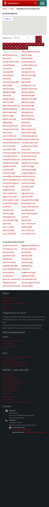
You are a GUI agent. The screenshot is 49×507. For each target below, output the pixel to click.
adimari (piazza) (8, 75)
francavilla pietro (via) (28, 279)
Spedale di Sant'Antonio (10, 388)
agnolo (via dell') (8, 88)
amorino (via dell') (9, 146)
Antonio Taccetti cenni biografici (13, 341)
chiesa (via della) (27, 286)
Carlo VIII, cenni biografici (10, 346)
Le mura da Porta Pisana (10, 385)
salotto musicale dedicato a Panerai (14, 363)
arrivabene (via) (8, 210)
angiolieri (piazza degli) (10, 163)
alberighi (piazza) (8, 99)
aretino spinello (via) (10, 193)
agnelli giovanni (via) (28, 85)
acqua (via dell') (8, 72)
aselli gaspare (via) (9, 217)
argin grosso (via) (27, 193)
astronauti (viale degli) (10, 220)
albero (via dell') (8, 102)
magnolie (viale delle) (10, 265)
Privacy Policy (6, 300)
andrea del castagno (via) (11, 152)
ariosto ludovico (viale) (10, 200)
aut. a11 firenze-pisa (28, 223)
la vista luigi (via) (8, 272)
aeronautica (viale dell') (10, 82)
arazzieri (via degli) (27, 179)
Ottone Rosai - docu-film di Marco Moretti (16, 365)
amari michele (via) (9, 136)
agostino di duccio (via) (29, 88)
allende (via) (25, 122)
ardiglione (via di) (9, 190)
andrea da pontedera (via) (30, 152)
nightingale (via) (26, 265)
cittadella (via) (7, 259)
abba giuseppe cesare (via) (30, 51)
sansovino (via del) (9, 262)
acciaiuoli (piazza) (9, 65)
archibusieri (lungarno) (10, 183)
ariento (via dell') (27, 196)
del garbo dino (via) (9, 282)
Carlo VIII (5, 349)
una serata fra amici (9, 360)
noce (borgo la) (8, 276)
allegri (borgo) (7, 122)
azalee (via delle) (8, 230)
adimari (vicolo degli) (28, 75)
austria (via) (7, 223)
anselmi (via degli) (27, 166)
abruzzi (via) (7, 58)
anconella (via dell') (9, 149)
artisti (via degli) (8, 213)
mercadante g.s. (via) (10, 249)
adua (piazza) (25, 78)
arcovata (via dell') (27, 186)
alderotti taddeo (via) (10, 109)
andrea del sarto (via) (10, 156)
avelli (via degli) (26, 227)
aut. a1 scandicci (8, 227)
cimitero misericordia (9, 396)
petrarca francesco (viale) (11, 286)
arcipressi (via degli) (28, 183)
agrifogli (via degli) (9, 92)
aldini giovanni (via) (28, 109)
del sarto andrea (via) (28, 249)
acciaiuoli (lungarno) (28, 61)
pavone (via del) (8, 252)
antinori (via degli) (9, 173)
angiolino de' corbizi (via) (29, 163)
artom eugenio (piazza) (29, 213)
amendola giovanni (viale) (12, 139)
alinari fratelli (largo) (28, 119)
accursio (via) (7, 68)
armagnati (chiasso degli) (30, 200)
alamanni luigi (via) (27, 92)
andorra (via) (25, 149)
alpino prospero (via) (28, 129)
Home (4, 9)
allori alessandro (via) (10, 125)
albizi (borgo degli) (27, 105)
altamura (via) (7, 132)
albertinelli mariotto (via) (11, 105)
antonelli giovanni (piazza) (12, 176)
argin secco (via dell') (10, 196)
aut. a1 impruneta (9, 233)
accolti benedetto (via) (29, 65)
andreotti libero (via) (28, 159)
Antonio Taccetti (7, 344)
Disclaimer (6, 306)
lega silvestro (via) (9, 255)
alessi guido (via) (27, 112)
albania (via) (7, 95)
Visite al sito (6, 309)
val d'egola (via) (26, 259)
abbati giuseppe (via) (10, 55)
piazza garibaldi (7, 399)
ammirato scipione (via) (29, 142)
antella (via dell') (8, 169)
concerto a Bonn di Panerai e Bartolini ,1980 (16, 357)
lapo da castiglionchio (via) (30, 282)
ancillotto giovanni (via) (29, 146)
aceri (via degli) (26, 68)
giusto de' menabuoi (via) (11, 279)
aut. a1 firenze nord (28, 233)
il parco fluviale (7, 394)
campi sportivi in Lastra (10, 377)
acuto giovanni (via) (28, 72)
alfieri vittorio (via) (27, 115)
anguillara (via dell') (9, 166)
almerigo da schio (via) (10, 129)
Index (12, 9)
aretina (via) (25, 190)
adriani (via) (7, 78)
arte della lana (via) (27, 210)
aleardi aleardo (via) (9, 112)
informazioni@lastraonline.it (35, 432)
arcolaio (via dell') (9, 186)
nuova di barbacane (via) (11, 269)
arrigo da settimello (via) (29, 206)
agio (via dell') (26, 82)
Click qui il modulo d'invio (21, 430)
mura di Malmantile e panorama (13, 383)
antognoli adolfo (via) (28, 173)
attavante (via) (26, 220)
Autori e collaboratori (9, 298)
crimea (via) (25, 269)
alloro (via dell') (26, 125)
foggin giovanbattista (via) (30, 245)
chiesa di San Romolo (9, 391)
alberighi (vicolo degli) (28, 99)
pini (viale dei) (26, 252)
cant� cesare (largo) (28, 272)
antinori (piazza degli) (28, 169)
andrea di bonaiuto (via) (11, 159)
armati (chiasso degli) (10, 203)
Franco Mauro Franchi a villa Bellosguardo (16, 402)
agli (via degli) (7, 85)
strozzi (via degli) (27, 262)
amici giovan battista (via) (30, 139)
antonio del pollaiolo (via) (11, 179)
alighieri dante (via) (9, 119)
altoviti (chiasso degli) (28, 132)
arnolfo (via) (7, 206)
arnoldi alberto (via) (28, 203)
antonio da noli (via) (28, 176)
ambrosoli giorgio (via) (29, 136)
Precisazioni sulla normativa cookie (14, 303)
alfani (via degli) (8, 115)
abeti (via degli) (26, 55)
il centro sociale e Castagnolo (12, 380)
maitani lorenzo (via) (10, 245)
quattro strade (7, 374)
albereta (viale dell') (27, 95)
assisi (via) (24, 217)
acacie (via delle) (26, 58)
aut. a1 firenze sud (27, 230)
